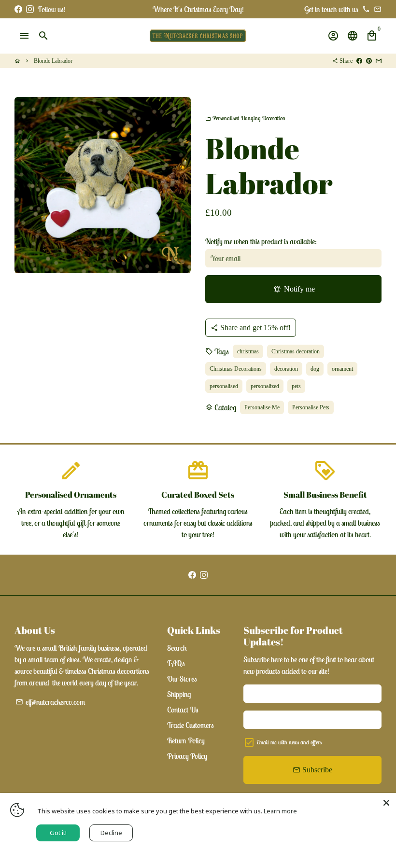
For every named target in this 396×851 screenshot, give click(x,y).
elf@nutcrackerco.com (50, 702)
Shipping (179, 694)
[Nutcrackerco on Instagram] (30, 9)
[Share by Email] (379, 60)
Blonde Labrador (53, 60)
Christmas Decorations (236, 368)
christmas (248, 351)
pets (296, 386)
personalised (224, 386)
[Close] (386, 803)
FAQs (176, 663)
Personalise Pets (310, 407)
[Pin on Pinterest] (369, 60)
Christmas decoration (295, 351)
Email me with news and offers (289, 742)
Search (177, 648)
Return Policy (186, 740)
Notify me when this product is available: (261, 241)
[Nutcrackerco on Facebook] (18, 9)
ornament (342, 368)
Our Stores (182, 679)
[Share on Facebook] (359, 60)
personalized (265, 386)
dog (315, 368)
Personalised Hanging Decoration (245, 118)
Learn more (280, 811)
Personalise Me (262, 407)
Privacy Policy (187, 756)
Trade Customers (190, 725)
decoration (286, 368)
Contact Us (182, 709)
